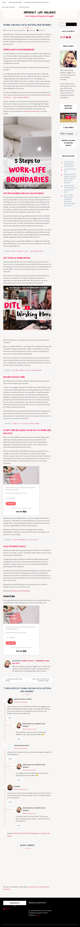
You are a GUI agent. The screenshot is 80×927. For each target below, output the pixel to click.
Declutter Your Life (70, 170)
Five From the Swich (21, 746)
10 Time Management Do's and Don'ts (25, 539)
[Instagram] (61, 37)
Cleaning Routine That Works (13, 680)
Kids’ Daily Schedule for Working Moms (41, 680)
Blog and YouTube (8, 7)
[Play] (62, 120)
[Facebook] (70, 37)
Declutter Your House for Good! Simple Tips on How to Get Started (70, 178)
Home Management (15, 2)
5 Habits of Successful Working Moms (25, 423)
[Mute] (73, 120)
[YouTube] (67, 37)
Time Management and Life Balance (36, 2)
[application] (68, 117)
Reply (10, 718)
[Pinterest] (64, 37)
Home (4, 2)
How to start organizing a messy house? (69, 164)
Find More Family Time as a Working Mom (27, 370)
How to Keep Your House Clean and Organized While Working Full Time (69, 200)
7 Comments (42, 30)
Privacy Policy (24, 7)
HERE (38, 915)
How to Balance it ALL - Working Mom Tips (27, 251)
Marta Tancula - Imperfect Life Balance (15, 30)
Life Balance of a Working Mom (20, 591)
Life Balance (32, 30)
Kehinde (17, 786)
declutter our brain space (32, 111)
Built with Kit (21, 511)
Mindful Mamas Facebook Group (68, 142)
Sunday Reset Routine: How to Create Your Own (70, 189)
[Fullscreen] (75, 120)
